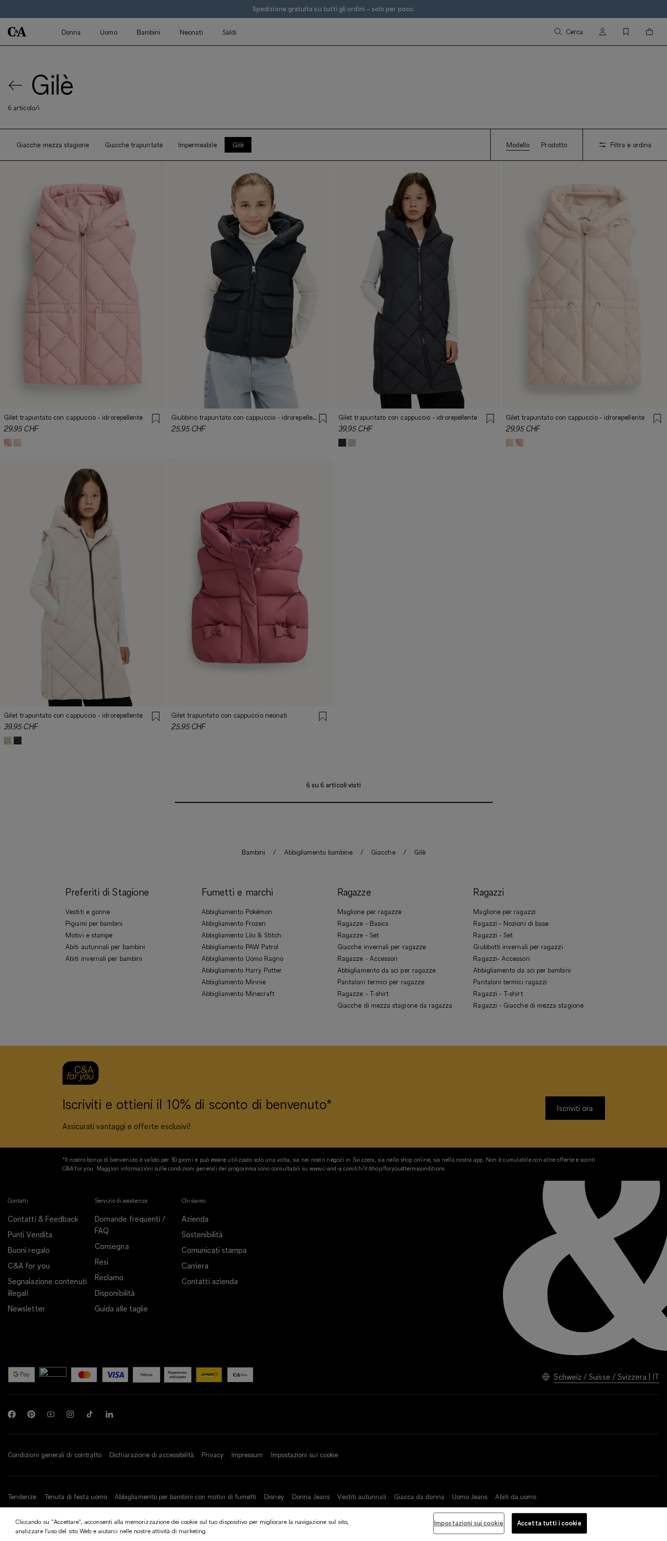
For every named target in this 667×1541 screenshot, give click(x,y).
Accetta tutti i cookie (549, 1523)
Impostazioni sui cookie (468, 1523)
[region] (333, 1524)
